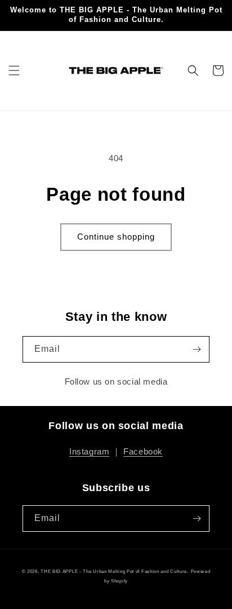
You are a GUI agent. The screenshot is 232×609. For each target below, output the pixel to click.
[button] (14, 70)
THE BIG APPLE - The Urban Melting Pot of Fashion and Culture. (115, 571)
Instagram (89, 451)
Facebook (143, 451)
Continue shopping (116, 236)
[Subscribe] (196, 349)
